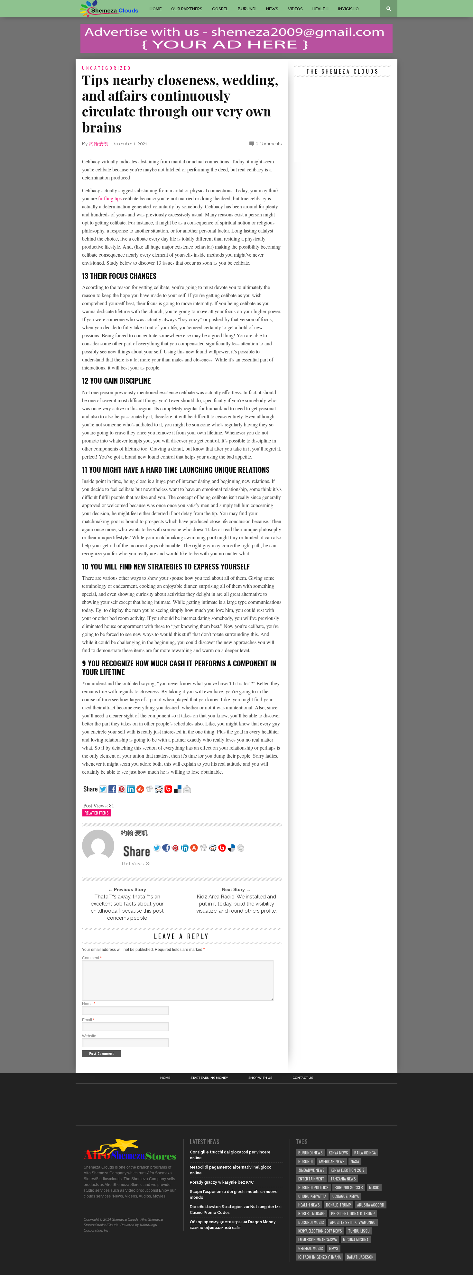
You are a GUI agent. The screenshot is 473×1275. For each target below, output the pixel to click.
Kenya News (338, 1152)
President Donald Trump (353, 1213)
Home (156, 8)
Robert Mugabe (311, 1213)
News (272, 8)
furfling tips (110, 198)
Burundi (247, 8)
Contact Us (302, 1077)
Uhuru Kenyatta (312, 1196)
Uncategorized (107, 67)
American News (332, 1161)
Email (88, 1020)
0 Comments (268, 143)
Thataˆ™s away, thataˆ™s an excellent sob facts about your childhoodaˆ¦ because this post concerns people (127, 907)
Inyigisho (348, 8)
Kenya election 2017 (348, 1170)
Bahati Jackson (360, 1257)
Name (88, 1004)
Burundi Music (311, 1222)
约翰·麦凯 (98, 143)
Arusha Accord (370, 1204)
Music (374, 1187)
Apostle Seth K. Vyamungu (353, 1222)
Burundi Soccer (349, 1187)
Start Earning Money (209, 1077)
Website (89, 1036)
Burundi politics (313, 1187)
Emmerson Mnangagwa (317, 1239)
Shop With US (260, 1077)
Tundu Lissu (359, 1231)
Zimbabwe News (311, 1170)
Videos (295, 8)
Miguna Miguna (355, 1239)
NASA (355, 1161)
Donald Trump (338, 1204)
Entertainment (311, 1178)
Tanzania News (343, 1178)
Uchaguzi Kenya (345, 1196)
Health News (309, 1204)
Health (320, 8)
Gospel (220, 8)
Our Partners (186, 8)
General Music (310, 1248)
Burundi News (310, 1152)
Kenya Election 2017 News (320, 1231)
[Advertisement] (342, 120)
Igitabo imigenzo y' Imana (319, 1257)
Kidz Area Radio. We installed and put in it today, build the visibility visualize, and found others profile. (236, 904)
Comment (92, 958)
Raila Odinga (365, 1152)
